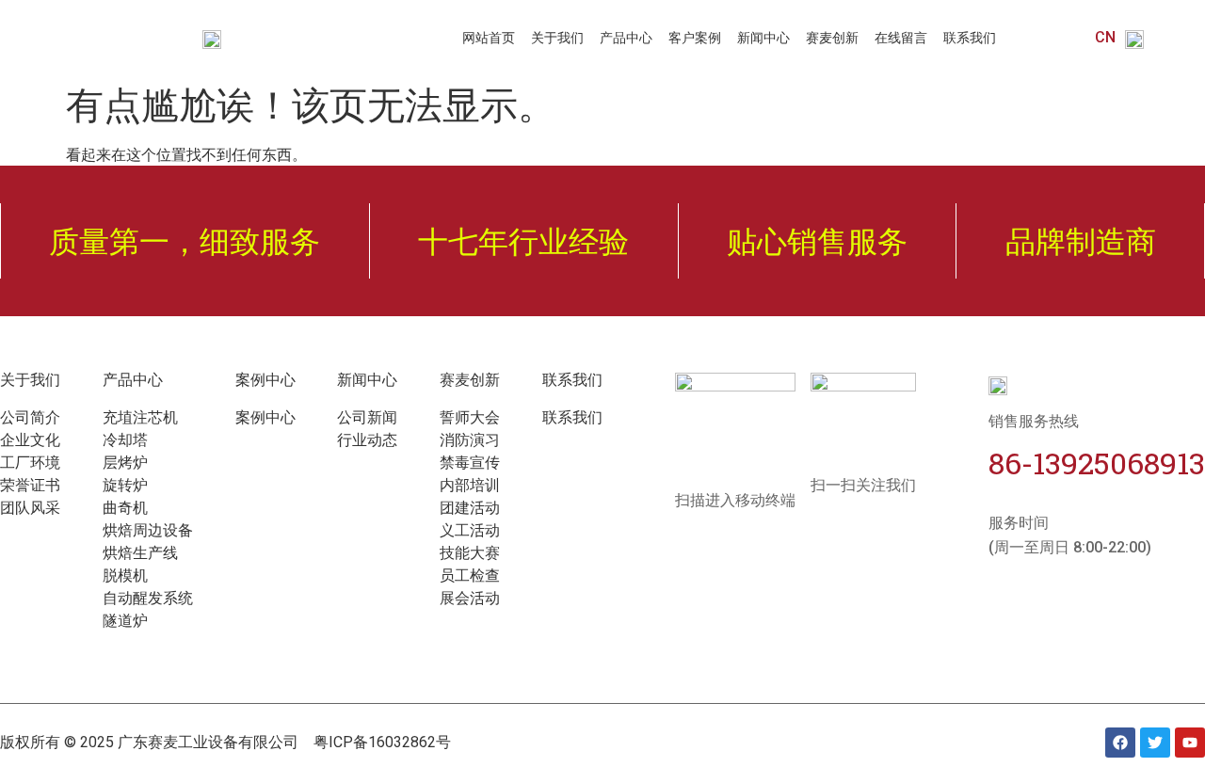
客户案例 (694, 37)
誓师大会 (470, 417)
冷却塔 (125, 440)
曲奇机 (125, 508)
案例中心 (265, 417)
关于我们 (557, 37)
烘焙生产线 (140, 553)
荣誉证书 (30, 485)
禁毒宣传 (470, 462)
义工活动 (470, 530)
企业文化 (30, 440)
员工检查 (470, 575)
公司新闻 (367, 417)
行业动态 (367, 440)
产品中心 (626, 37)
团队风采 (30, 508)
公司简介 (30, 417)
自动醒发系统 (148, 598)
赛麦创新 (832, 37)
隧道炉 (125, 621)
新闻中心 (763, 37)
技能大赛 (470, 553)
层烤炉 (125, 462)
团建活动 (470, 508)
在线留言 (901, 37)
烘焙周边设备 (148, 530)
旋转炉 (125, 485)
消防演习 (470, 440)
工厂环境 (30, 462)
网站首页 (488, 37)
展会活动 (470, 598)
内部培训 (470, 485)
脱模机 (125, 575)
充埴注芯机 (140, 417)
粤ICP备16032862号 (382, 742)
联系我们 (969, 37)
